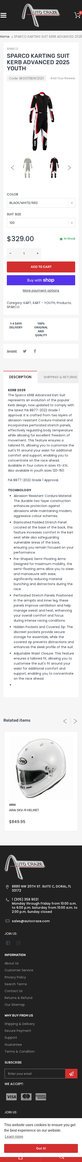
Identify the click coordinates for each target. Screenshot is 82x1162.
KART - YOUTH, (44, 303)
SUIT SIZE (14, 214)
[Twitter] (25, 351)
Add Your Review (62, 78)
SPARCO (12, 49)
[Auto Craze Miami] (41, 15)
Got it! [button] (41, 1148)
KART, (27, 303)
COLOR (12, 194)
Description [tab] (20, 377)
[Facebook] (35, 351)
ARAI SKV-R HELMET (24, 810)
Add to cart (41, 267)
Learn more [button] (14, 1136)
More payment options (41, 290)
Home (5, 36)
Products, (64, 303)
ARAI (12, 805)
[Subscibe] (71, 1073)
